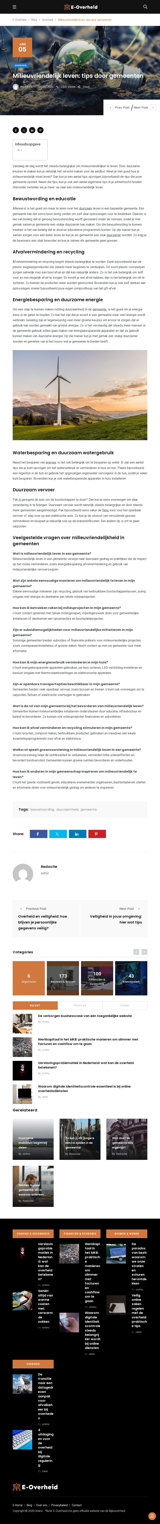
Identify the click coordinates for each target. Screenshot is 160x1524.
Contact (77, 1505)
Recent (35, 1005)
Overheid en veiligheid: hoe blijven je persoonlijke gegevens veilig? (42, 922)
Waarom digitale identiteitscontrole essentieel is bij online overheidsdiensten (84, 1088)
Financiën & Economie (80, 1233)
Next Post (141, 107)
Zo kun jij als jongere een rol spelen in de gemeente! (79, 1142)
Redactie (49, 866)
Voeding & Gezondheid (33, 1233)
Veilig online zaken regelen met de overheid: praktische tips (139, 1310)
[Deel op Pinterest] (40, 130)
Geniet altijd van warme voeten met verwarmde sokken (45, 1306)
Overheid (21, 65)
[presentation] (136, 952)
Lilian (45, 1097)
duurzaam (85, 208)
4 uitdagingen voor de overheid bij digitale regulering (45, 1447)
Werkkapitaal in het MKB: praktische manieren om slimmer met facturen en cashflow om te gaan (88, 1041)
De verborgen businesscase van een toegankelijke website (85, 1016)
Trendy (125, 1005)
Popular (80, 1005)
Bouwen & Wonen (127, 1233)
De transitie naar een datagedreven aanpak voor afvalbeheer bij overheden (45, 1396)
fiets (105, 510)
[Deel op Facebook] (16, 130)
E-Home (18, 1505)
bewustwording (42, 809)
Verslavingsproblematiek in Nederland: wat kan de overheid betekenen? (86, 1065)
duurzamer (114, 235)
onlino (46, 1021)
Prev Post (122, 107)
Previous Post (36, 908)
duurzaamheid (67, 809)
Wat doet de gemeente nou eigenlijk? (122, 1142)
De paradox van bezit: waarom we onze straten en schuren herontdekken (139, 1264)
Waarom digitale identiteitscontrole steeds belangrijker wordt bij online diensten (92, 1330)
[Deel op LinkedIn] (32, 130)
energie (51, 462)
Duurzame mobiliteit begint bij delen (33, 1142)
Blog (29, 1505)
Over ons (41, 1505)
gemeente (99, 309)
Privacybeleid (59, 1505)
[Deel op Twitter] (24, 130)
